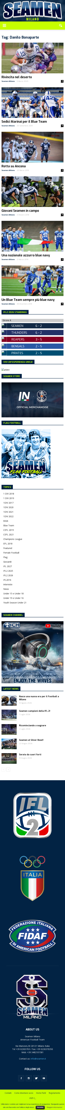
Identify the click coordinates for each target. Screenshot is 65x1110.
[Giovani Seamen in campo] (32, 191)
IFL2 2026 (8, 575)
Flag (5, 557)
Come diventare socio (23, 1093)
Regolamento (54, 1093)
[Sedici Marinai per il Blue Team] (32, 102)
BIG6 (5, 520)
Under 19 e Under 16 (13, 598)
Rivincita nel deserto (17, 77)
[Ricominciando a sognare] (9, 729)
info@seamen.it (38, 1058)
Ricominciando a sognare (32, 725)
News (6, 589)
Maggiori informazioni (54, 1107)
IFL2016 (7, 579)
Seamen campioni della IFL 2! (34, 711)
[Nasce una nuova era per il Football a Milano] (9, 700)
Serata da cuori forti (30, 754)
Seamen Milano (8, 81)
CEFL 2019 (8, 530)
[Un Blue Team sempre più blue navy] (32, 280)
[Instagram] (29, 1078)
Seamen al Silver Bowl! (31, 740)
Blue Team (8, 525)
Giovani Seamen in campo (20, 211)
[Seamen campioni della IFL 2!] (9, 715)
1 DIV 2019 (8, 498)
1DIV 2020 (8, 507)
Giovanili (7, 561)
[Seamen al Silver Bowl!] (9, 744)
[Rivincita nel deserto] (32, 58)
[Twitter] (36, 1078)
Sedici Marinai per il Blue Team (24, 122)
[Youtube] (44, 1078)
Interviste (7, 584)
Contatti (8, 1093)
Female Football (11, 552)
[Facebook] (21, 1078)
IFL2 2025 (8, 570)
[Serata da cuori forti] (9, 758)
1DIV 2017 (8, 502)
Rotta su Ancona (14, 166)
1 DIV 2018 (8, 493)
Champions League (12, 539)
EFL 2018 (7, 543)
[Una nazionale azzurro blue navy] (32, 236)
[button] (61, 25)
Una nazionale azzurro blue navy (26, 255)
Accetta (40, 1107)
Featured (7, 548)
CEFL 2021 (8, 534)
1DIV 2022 (8, 516)
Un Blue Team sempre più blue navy (28, 300)
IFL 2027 (7, 566)
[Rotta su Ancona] (32, 147)
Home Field (41, 1093)
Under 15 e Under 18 (13, 593)
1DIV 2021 (8, 511)
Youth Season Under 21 (14, 602)
